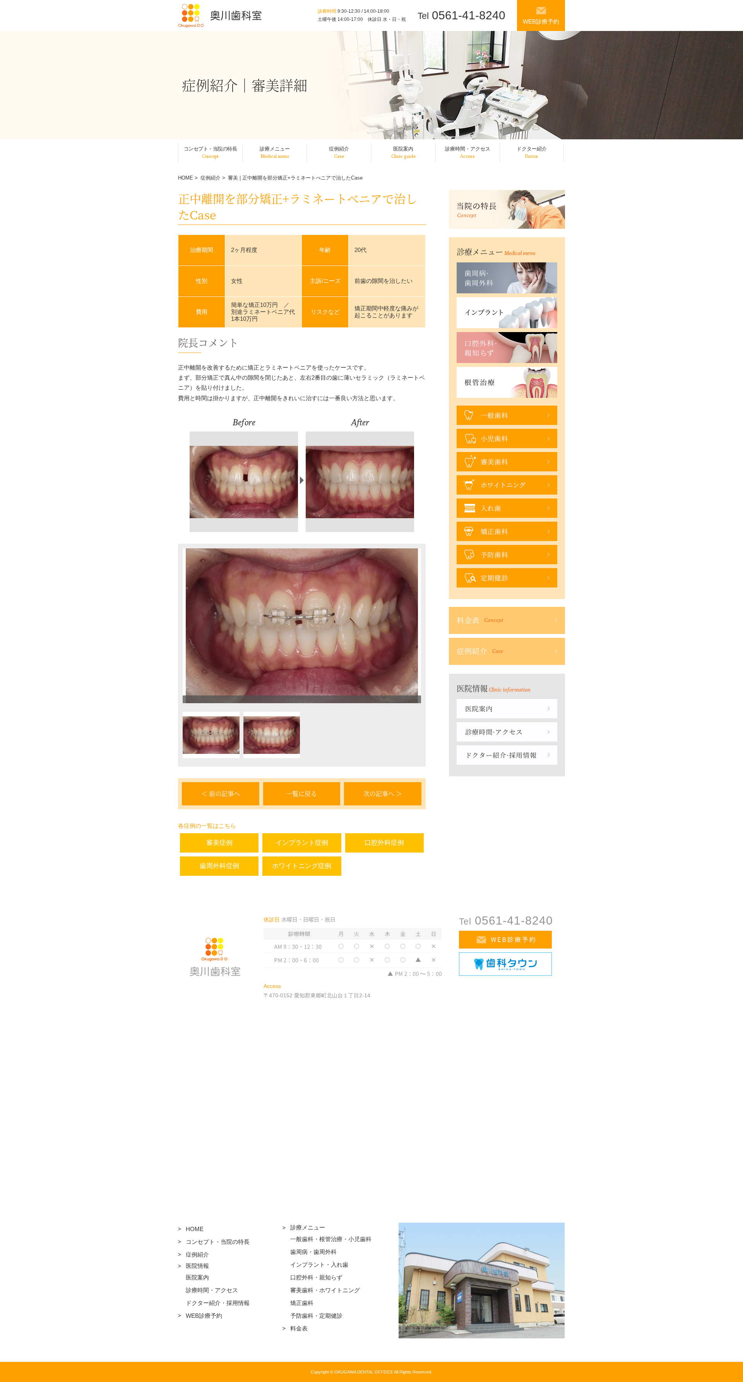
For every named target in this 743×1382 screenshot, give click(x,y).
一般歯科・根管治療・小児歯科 (331, 1239)
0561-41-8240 (461, 15)
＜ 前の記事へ (220, 793)
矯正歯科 (301, 1303)
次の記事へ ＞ (382, 793)
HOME (185, 178)
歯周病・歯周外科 (313, 1251)
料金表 (299, 1328)
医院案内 (197, 1277)
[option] (302, 625)
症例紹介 (210, 178)
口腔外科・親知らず (316, 1277)
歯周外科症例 (219, 866)
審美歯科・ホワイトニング (325, 1290)
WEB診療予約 (541, 21)
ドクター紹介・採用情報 (218, 1303)
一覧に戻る (301, 793)
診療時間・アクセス (212, 1290)
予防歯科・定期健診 (316, 1315)
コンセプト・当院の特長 (218, 1241)
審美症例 (219, 842)
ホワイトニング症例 (301, 866)
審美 (233, 178)
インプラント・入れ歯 (319, 1264)
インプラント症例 (302, 842)
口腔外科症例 (384, 842)
